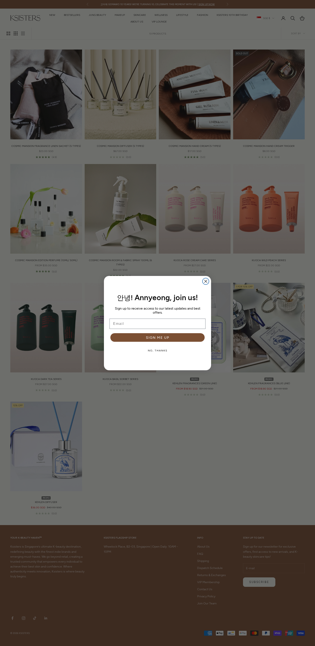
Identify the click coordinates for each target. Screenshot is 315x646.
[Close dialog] (205, 281)
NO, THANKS (157, 350)
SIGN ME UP (157, 337)
